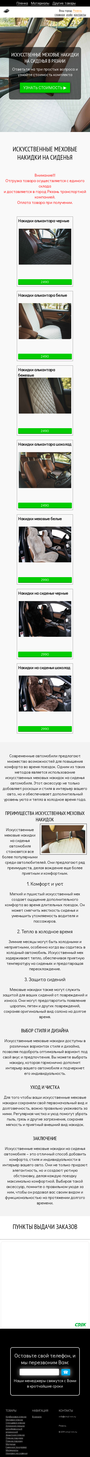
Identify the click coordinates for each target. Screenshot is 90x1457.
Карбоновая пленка (16, 1416)
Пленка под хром (14, 1437)
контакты (80, 15)
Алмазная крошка (15, 1425)
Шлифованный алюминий (14, 1430)
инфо (69, 15)
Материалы (40, 3)
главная (60, 15)
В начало (37, 1416)
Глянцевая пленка (15, 1422)
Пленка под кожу (14, 1440)
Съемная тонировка (16, 1447)
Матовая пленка (14, 1419)
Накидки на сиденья (17, 1453)
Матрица (11, 1443)
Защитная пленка (15, 1434)
